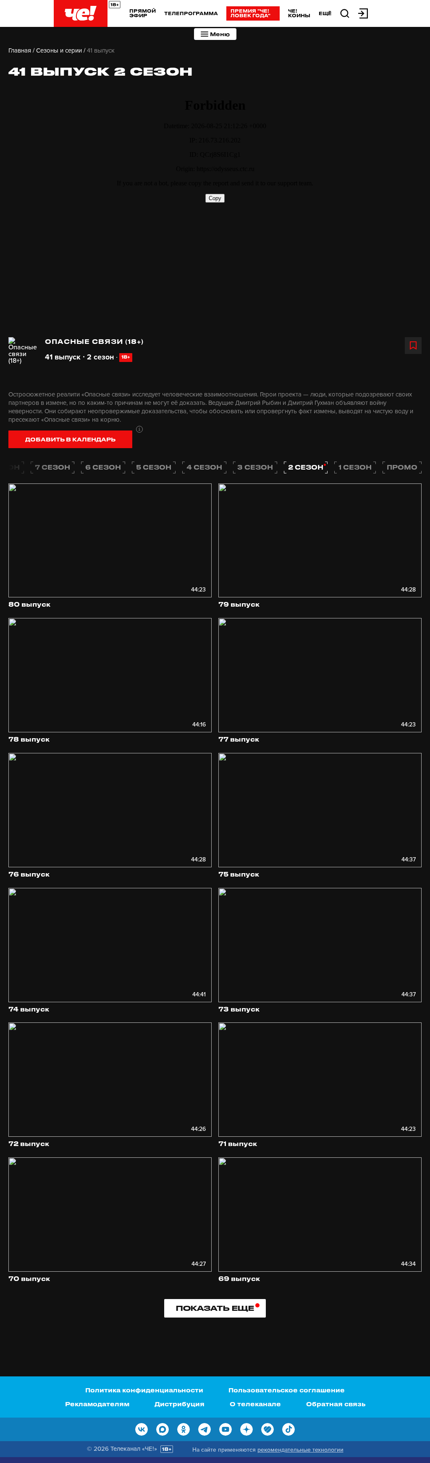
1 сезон (355, 467)
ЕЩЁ (325, 13)
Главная (19, 50)
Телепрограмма (191, 13)
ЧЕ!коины (299, 13)
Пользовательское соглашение (286, 1390)
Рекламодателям (97, 1404)
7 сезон (52, 467)
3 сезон (255, 467)
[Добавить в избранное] (413, 345)
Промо (402, 467)
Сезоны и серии (59, 50)
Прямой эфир (142, 13)
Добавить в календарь (70, 439)
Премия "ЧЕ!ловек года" (250, 13)
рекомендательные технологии (300, 1449)
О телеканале (255, 1404)
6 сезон (103, 467)
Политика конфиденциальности (144, 1390)
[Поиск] (344, 13)
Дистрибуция (180, 1404)
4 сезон (204, 467)
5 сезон (153, 467)
